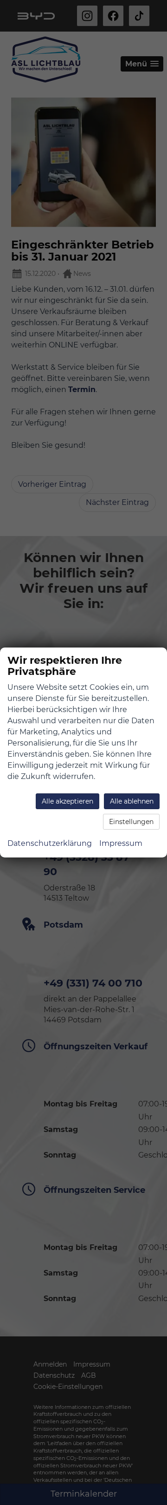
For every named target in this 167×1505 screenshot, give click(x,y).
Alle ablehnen (132, 801)
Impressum (120, 843)
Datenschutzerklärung (49, 843)
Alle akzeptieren (67, 801)
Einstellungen (131, 822)
